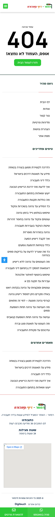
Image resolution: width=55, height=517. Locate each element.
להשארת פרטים (14, 514)
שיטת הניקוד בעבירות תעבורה (32, 226)
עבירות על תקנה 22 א (37, 281)
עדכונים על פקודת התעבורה (33, 330)
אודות (46, 109)
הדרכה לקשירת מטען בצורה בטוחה (29, 167)
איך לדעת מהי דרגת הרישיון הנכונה (30, 187)
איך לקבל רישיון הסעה (37, 239)
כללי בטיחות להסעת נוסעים (34, 245)
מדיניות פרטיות (41, 122)
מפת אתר (44, 136)
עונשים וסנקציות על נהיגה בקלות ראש (28, 287)
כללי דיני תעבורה (40, 180)
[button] (5, 6)
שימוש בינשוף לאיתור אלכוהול (32, 274)
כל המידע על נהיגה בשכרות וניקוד (30, 206)
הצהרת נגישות (41, 129)
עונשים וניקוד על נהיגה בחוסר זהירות (28, 219)
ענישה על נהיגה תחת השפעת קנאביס (28, 317)
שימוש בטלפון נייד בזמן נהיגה (33, 213)
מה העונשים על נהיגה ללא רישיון (31, 262)
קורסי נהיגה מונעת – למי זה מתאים (29, 300)
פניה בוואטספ (41, 514)
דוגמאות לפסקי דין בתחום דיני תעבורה (27, 268)
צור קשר (45, 115)
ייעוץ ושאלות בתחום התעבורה (32, 193)
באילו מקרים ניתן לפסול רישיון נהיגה (29, 294)
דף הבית (45, 102)
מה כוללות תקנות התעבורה (34, 200)
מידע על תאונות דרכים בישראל (32, 174)
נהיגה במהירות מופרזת (36, 232)
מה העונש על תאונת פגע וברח (32, 323)
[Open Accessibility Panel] (4, 260)
